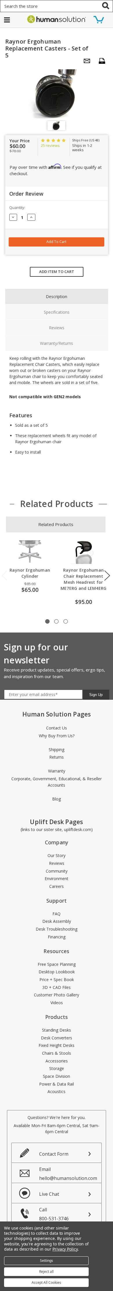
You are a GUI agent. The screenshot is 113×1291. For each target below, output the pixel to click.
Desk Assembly (56, 921)
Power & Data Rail (56, 1084)
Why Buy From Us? (56, 735)
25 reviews (50, 145)
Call (54, 1214)
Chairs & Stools (56, 1053)
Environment (56, 878)
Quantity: (17, 207)
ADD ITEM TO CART (56, 271)
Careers (56, 886)
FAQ (56, 913)
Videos (56, 1002)
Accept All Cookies (46, 1282)
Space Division (56, 1076)
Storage (56, 1068)
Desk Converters (56, 1038)
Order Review (26, 193)
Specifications (57, 312)
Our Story (56, 855)
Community (57, 871)
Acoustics (56, 1091)
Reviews (56, 327)
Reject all (46, 1271)
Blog (56, 799)
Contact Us (56, 728)
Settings (46, 1260)
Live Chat (49, 1194)
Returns (56, 757)
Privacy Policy (65, 1249)
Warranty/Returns (56, 343)
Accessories (56, 1061)
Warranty (56, 771)
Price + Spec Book (56, 979)
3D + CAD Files (56, 987)
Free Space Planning (57, 964)
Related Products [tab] (55, 524)
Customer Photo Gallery (56, 995)
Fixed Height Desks (56, 1045)
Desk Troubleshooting (56, 929)
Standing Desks (56, 1030)
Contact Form (53, 1154)
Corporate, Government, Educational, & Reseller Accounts (56, 782)
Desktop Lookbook (57, 971)
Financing (56, 937)
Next (107, 575)
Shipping (56, 749)
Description (56, 296)
